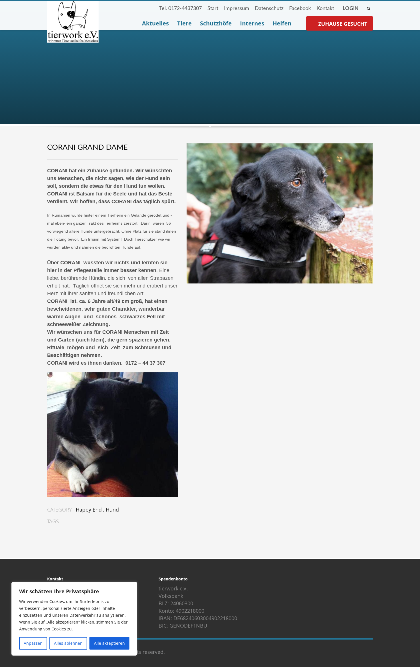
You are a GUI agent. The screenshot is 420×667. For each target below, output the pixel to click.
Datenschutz (269, 8)
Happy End (89, 509)
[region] (74, 619)
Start (212, 8)
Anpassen (33, 643)
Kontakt (325, 8)
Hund (112, 509)
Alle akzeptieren (109, 643)
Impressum (236, 8)
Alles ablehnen (68, 643)
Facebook (300, 8)
